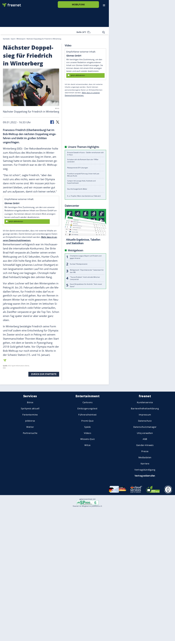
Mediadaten (144, 457)
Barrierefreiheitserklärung (145, 408)
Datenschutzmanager (144, 426)
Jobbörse (30, 420)
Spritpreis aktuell (30, 408)
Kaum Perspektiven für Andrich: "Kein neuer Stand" (86, 285)
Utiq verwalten (145, 432)
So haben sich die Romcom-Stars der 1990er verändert (82, 160)
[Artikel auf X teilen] (57, 122)
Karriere (145, 463)
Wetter (30, 426)
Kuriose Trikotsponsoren (79, 264)
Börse (30, 402)
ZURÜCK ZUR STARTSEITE (43, 374)
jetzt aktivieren (16, 221)
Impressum (145, 414)
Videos (87, 432)
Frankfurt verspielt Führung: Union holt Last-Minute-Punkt (83, 175)
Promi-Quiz (87, 420)
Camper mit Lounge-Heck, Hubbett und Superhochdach (81, 182)
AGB (145, 439)
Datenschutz (145, 420)
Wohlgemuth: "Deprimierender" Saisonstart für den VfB (87, 271)
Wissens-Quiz (87, 439)
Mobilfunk (78, 4)
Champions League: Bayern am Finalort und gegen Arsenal (86, 257)
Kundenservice (145, 402)
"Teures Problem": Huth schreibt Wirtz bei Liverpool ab (85, 278)
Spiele (87, 426)
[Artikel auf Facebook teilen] (52, 122)
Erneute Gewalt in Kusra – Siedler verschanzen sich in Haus (85, 153)
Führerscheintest (87, 414)
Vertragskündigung (144, 469)
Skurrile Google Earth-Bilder (77, 189)
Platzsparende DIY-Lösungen (77, 168)
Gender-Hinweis (144, 445)
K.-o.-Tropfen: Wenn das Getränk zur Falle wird (84, 196)
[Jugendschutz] (87, 502)
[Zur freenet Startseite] (10, 3)
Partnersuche (30, 432)
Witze (87, 445)
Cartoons (87, 402)
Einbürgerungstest (87, 408)
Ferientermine (30, 414)
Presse (145, 451)
